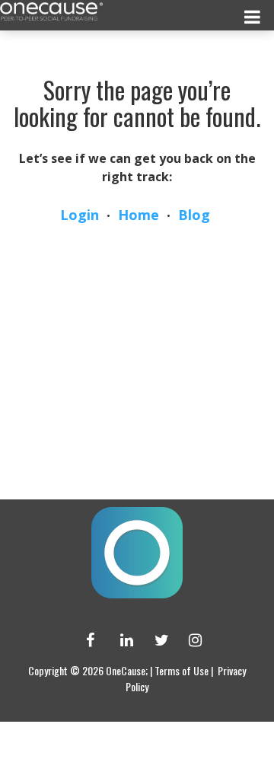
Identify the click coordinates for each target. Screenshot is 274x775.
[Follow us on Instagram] (189, 640)
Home (138, 215)
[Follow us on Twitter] (154, 640)
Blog (194, 215)
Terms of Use (182, 670)
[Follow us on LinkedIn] (120, 640)
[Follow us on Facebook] (86, 640)
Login (79, 215)
